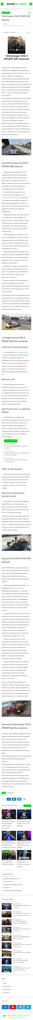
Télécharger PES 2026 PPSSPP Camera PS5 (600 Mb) (23, 824)
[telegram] (20, 1007)
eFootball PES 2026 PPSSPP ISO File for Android (21, 906)
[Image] (6, 906)
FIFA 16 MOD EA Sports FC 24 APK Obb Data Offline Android (21, 969)
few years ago (10, 444)
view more (27, 805)
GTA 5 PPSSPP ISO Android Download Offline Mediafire (20, 922)
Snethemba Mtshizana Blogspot (12, 890)
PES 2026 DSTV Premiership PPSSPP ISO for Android (22, 945)
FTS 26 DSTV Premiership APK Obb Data (22, 953)
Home (5, 983)
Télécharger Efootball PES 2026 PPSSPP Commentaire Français (9, 845)
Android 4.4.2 (7, 887)
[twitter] (27, 1007)
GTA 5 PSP (14, 588)
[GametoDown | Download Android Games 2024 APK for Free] (17, 4)
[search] (31, 4)
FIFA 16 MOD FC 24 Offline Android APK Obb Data (22, 930)
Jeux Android (6, 12)
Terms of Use (7, 989)
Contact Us (6, 992)
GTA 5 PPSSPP (7, 881)
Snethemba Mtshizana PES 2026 (12, 884)
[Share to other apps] (24, 799)
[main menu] (2, 4)
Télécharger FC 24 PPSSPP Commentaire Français (23, 864)
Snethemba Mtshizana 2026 (11, 878)
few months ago (7, 819)
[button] (9, 799)
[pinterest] (12, 1007)
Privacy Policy (7, 986)
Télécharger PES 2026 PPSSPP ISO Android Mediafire (23, 845)
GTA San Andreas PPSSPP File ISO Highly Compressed (21, 938)
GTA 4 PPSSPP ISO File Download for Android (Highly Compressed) (22, 914)
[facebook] (5, 1007)
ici (8, 762)
